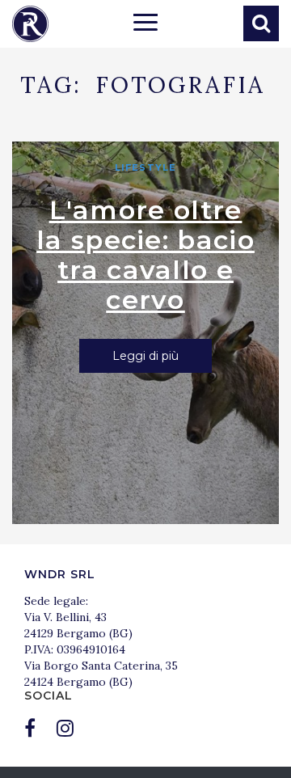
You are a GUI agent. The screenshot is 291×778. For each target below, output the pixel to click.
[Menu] (145, 24)
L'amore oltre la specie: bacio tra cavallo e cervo (145, 254)
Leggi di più (145, 356)
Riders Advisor (30, 24)
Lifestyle (145, 167)
